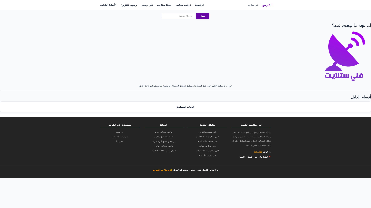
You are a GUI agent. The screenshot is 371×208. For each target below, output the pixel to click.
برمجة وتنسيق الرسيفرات (163, 141)
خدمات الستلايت (185, 106)
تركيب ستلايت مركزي (163, 145)
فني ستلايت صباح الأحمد (207, 136)
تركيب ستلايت (183, 4)
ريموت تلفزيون (129, 4)
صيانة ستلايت (164, 4)
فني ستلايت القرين (207, 131)
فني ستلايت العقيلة (207, 155)
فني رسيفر (147, 4)
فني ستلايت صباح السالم (207, 150)
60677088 (258, 152)
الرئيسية (199, 4)
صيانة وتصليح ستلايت (163, 136)
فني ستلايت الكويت (162, 169)
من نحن (119, 131)
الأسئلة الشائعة (108, 4)
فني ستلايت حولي (207, 145)
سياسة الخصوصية (119, 136)
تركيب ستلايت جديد (163, 131)
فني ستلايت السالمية (207, 141)
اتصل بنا (119, 141)
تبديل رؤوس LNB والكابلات (163, 150)
